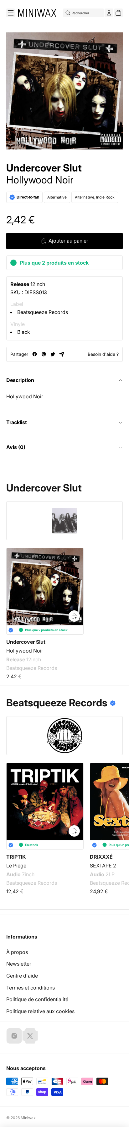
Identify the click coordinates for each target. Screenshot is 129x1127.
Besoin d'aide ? (103, 354)
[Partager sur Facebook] (34, 354)
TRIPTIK (16, 857)
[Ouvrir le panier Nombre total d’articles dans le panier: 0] (118, 12)
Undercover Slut (44, 168)
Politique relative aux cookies (40, 1011)
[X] (30, 1036)
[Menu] (10, 12)
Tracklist (16, 422)
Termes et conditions (30, 987)
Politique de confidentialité (37, 999)
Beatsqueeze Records (42, 312)
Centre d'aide (22, 976)
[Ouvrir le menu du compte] (109, 12)
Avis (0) (15, 447)
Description (20, 380)
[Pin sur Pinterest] (43, 354)
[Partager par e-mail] (61, 354)
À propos (17, 952)
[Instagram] (14, 1036)
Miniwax (28, 1117)
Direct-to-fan (28, 197)
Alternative (57, 197)
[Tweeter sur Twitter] (52, 354)
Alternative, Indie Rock (95, 197)
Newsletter (18, 964)
